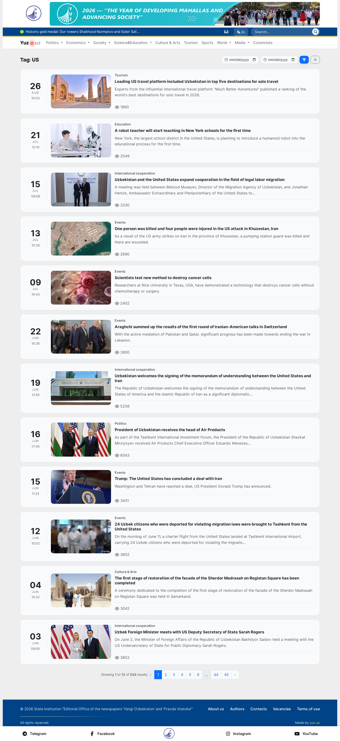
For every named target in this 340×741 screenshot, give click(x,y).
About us (216, 709)
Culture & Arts (167, 42)
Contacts (258, 709)
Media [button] (241, 42)
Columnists (262, 42)
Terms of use (308, 709)
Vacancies (282, 709)
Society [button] (100, 42)
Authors (237, 709)
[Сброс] (315, 60)
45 (226, 674)
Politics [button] (53, 42)
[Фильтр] (304, 60)
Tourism (191, 42)
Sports (207, 42)
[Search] (315, 31)
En (243, 32)
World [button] (222, 42)
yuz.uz (315, 723)
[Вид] (226, 32)
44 (216, 674)
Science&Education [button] (131, 42)
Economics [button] (76, 42)
